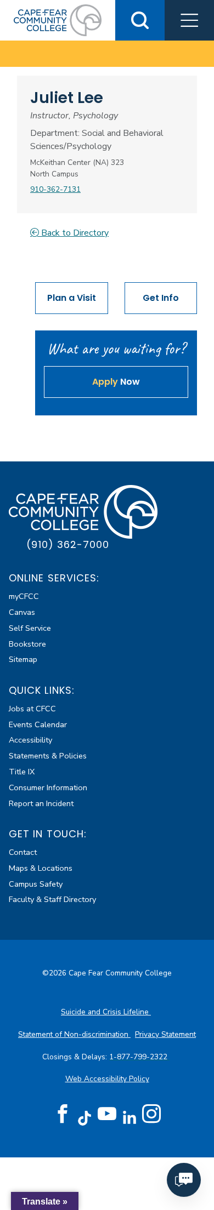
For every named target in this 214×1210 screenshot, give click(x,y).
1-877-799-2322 (139, 1057)
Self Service (30, 628)
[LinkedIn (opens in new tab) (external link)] (129, 1117)
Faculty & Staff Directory (52, 899)
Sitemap (23, 659)
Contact (23, 852)
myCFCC (24, 596)
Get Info (161, 298)
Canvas (22, 612)
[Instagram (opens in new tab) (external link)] (151, 1114)
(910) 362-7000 (67, 544)
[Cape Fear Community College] (58, 20)
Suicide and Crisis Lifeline (106, 1012)
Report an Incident (41, 803)
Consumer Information (48, 787)
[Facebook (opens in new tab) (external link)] (62, 1114)
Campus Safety (36, 883)
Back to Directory (74, 233)
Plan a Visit (71, 298)
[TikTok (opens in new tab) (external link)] (84, 1117)
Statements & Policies (48, 755)
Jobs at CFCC (32, 708)
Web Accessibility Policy (107, 1079)
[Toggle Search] (139, 20)
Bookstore (27, 643)
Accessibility (30, 739)
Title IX (22, 771)
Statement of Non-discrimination (74, 1034)
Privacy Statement (165, 1034)
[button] (189, 20)
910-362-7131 (55, 189)
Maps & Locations (40, 868)
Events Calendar (38, 724)
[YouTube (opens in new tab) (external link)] (107, 1114)
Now (116, 381)
